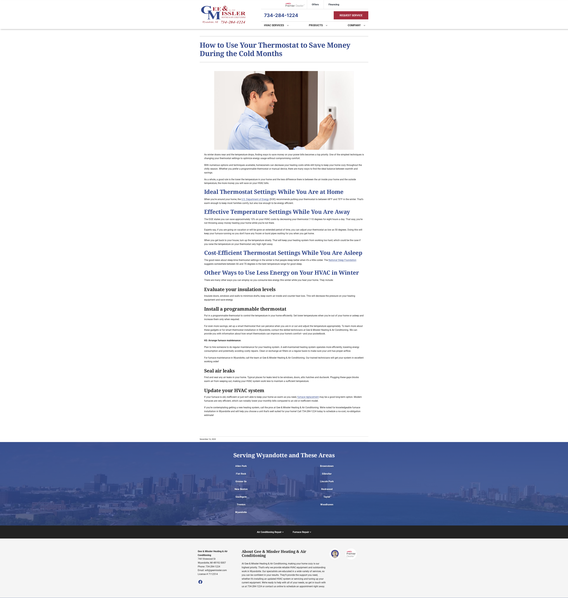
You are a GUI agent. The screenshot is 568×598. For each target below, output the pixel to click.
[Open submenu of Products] (328, 25)
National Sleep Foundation (342, 260)
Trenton (241, 504)
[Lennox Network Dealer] (296, 5)
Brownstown (327, 466)
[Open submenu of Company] (366, 25)
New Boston (241, 489)
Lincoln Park (327, 481)
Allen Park (241, 466)
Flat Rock (241, 473)
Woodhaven (326, 504)
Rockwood (327, 489)
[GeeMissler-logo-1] (223, 6)
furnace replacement (308, 397)
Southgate (241, 496)
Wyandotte (241, 512)
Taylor (326, 496)
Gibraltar (327, 473)
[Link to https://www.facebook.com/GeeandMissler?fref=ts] (200, 582)
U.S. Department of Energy (255, 199)
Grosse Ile (241, 481)
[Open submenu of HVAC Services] (289, 25)
